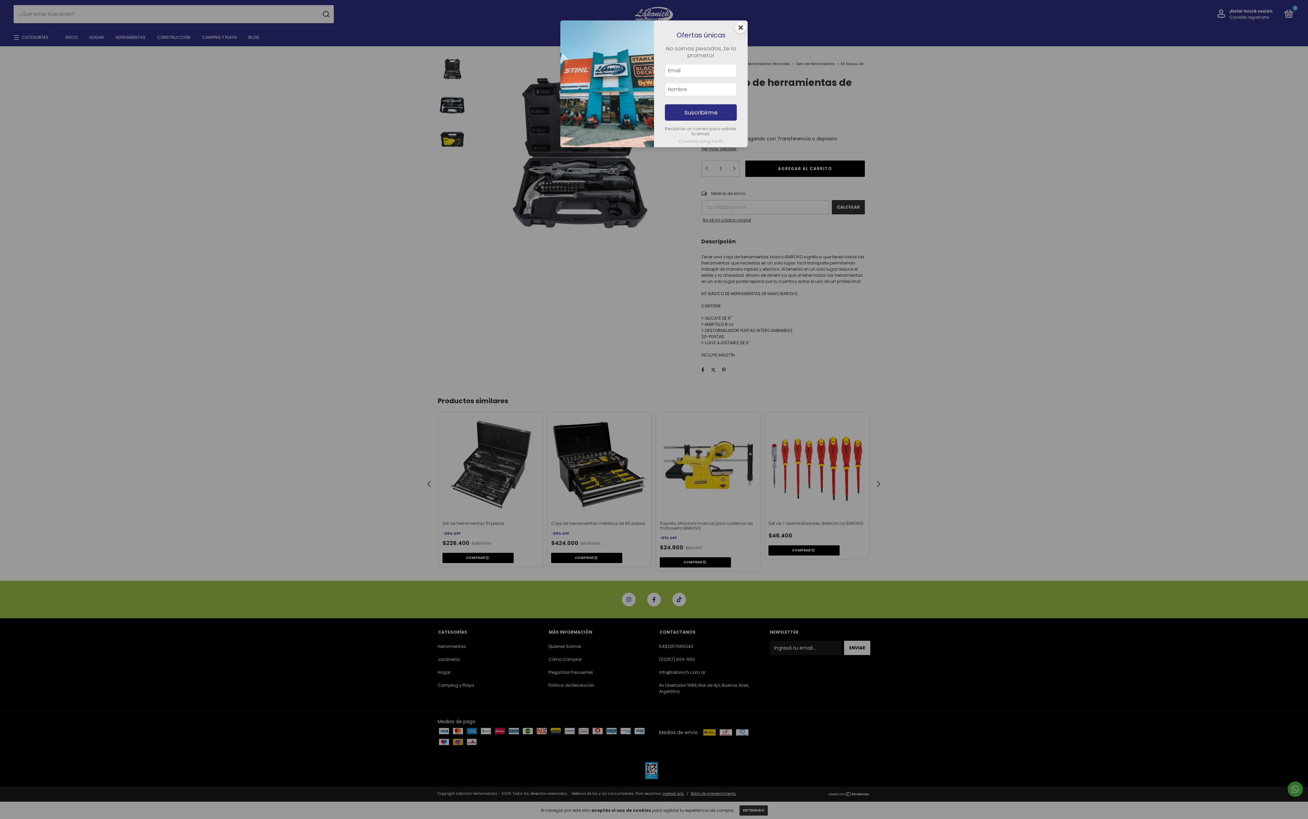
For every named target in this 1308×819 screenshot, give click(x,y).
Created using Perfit (701, 141)
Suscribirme (701, 112)
